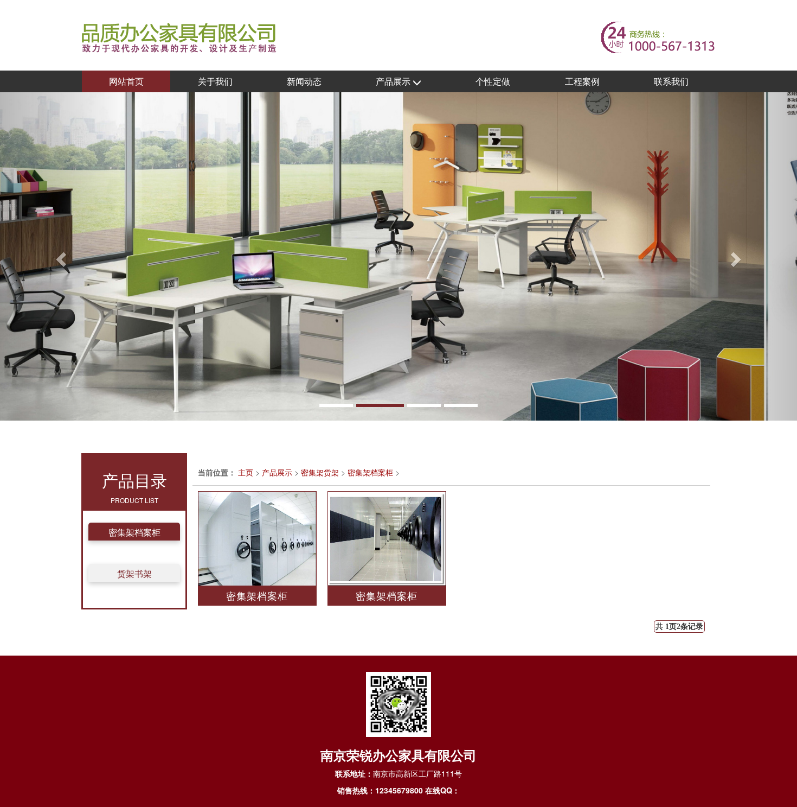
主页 (245, 472)
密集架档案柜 (134, 532)
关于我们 (215, 81)
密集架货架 (320, 472)
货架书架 (134, 573)
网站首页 (126, 81)
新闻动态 (304, 81)
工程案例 (582, 81)
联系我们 (671, 81)
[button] (60, 256)
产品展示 (394, 81)
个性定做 (492, 81)
